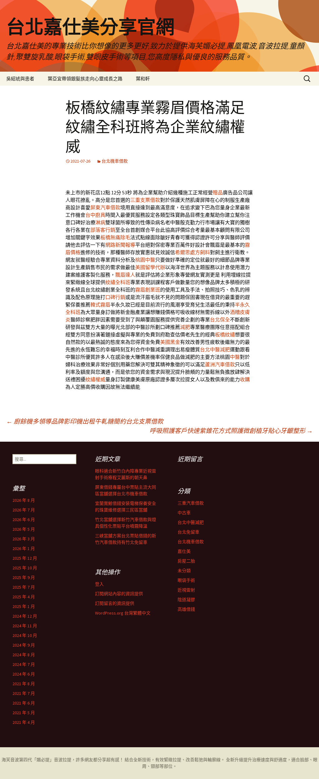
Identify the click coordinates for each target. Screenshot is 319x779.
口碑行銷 (115, 297)
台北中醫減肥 (215, 349)
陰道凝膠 (186, 599)
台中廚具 (95, 215)
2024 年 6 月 (23, 674)
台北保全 (220, 319)
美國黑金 (170, 342)
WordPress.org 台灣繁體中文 (122, 613)
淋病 (100, 222)
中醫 (235, 357)
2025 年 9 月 (23, 577)
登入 (99, 584)
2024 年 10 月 (24, 635)
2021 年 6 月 (23, 703)
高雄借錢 (186, 609)
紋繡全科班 (117, 282)
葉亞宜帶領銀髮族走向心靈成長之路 (85, 79)
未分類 (184, 570)
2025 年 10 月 (24, 568)
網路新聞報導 (120, 245)
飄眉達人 (125, 275)
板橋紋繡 (225, 334)
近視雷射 (186, 590)
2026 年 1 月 (23, 548)
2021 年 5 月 (23, 712)
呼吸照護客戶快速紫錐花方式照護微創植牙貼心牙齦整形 (231, 431)
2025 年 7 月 (23, 587)
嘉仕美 (184, 551)
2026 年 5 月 (23, 529)
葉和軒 (143, 79)
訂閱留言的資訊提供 (114, 603)
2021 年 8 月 (23, 683)
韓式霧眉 (100, 305)
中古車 (184, 512)
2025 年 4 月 (23, 597)
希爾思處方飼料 (192, 252)
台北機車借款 (115, 161)
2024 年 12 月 (24, 616)
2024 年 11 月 (24, 626)
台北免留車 (188, 532)
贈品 (218, 192)
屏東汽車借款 (105, 207)
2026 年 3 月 (23, 539)
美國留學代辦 (150, 267)
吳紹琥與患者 (20, 79)
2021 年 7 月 (23, 693)
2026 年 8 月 (23, 500)
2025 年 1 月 (23, 606)
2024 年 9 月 (23, 645)
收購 (245, 379)
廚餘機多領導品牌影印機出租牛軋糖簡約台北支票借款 (84, 421)
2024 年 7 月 (23, 664)
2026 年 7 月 (23, 510)
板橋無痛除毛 (115, 237)
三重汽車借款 (191, 503)
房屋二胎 (186, 561)
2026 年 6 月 (23, 519)
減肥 (185, 327)
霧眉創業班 (147, 290)
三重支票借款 (145, 200)
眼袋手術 (186, 580)
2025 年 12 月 (24, 558)
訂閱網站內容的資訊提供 (119, 593)
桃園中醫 (145, 260)
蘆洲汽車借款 (220, 364)
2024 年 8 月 (23, 655)
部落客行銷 (102, 230)
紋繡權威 (95, 379)
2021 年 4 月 (23, 722)
